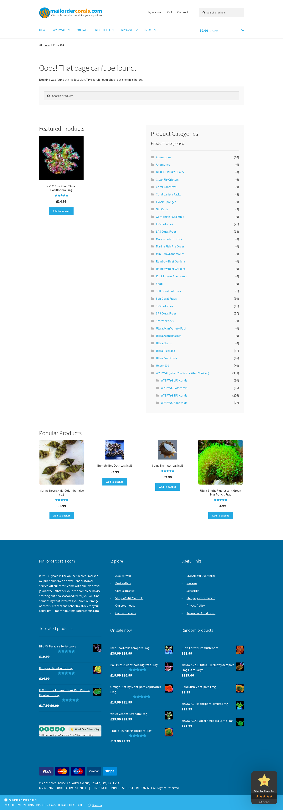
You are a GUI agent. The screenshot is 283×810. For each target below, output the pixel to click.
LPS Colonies (164, 224)
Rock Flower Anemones (171, 276)
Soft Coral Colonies (168, 291)
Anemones (163, 164)
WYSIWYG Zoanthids (174, 403)
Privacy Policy (196, 605)
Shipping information (201, 598)
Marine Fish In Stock (169, 239)
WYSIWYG (59, 30)
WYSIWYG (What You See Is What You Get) (182, 373)
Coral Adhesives (166, 187)
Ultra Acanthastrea (168, 336)
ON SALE (82, 30)
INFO (147, 30)
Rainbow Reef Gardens (171, 261)
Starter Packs (165, 321)
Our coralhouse (125, 605)
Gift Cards (162, 209)
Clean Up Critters (167, 179)
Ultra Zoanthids (166, 358)
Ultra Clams (164, 343)
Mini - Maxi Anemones (170, 254)
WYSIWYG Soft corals (174, 388)
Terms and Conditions (201, 613)
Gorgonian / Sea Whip (170, 217)
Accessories (163, 157)
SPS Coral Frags (166, 313)
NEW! (42, 30)
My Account (155, 12)
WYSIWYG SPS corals (174, 395)
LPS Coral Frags (166, 231)
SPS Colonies (164, 306)
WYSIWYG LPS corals (174, 380)
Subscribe (193, 591)
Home (47, 45)
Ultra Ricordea (165, 351)
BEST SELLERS (104, 30)
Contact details (125, 613)
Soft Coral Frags (166, 298)
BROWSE (127, 30)
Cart (169, 12)
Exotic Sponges (166, 202)
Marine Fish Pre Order (170, 246)
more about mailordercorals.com (77, 611)
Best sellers (123, 583)
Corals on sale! (125, 591)
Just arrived (123, 576)
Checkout (182, 12)
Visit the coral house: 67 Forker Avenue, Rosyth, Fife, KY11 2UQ (79, 783)
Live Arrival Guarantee (201, 576)
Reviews (192, 583)
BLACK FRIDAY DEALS (170, 172)
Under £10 (162, 365)
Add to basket (61, 211)
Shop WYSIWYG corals (129, 598)
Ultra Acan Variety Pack (171, 328)
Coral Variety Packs (168, 194)
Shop (159, 284)
